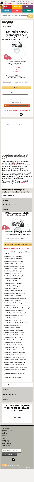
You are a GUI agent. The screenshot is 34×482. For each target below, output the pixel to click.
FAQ (17, 10)
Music (9, 26)
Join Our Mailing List (10, 454)
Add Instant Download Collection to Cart (18, 244)
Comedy (9, 24)
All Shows (10, 21)
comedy (21, 161)
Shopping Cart (6, 431)
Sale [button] (28, 6)
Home (6, 6)
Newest (6, 10)
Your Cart (28, 10)
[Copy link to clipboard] (21, 114)
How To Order (6, 442)
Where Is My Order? (7, 430)
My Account (8, 3)
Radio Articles (6, 445)
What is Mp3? (6, 440)
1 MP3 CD (17, 68)
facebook (13, 114)
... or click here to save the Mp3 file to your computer (17, 110)
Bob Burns (17, 165)
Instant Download (8, 195)
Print (30, 120)
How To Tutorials (6, 443)
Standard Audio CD (9, 205)
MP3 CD (5, 200)
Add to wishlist (15, 93)
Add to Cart (17, 87)
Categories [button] (17, 6)
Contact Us (5, 435)
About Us (4, 433)
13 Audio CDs (17, 71)
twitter (17, 114)
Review (5, 209)
